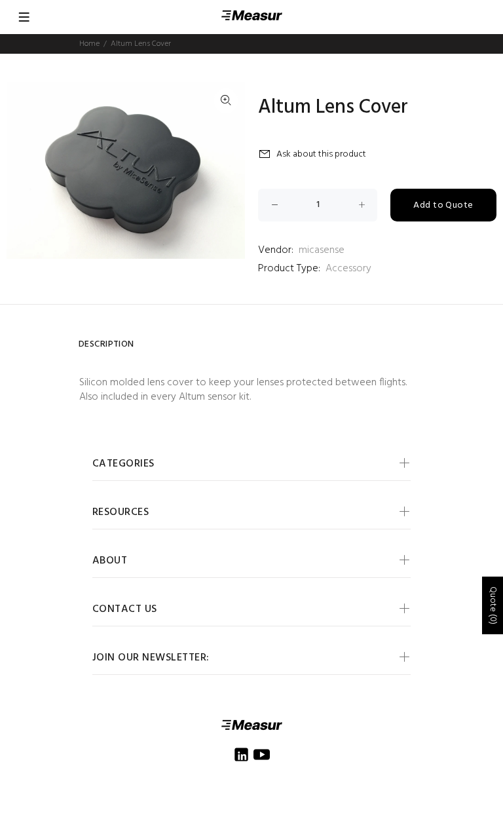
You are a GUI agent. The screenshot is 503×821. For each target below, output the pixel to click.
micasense (322, 250)
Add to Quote (443, 205)
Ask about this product (321, 154)
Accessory (348, 268)
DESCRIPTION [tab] (106, 344)
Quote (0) (492, 605)
